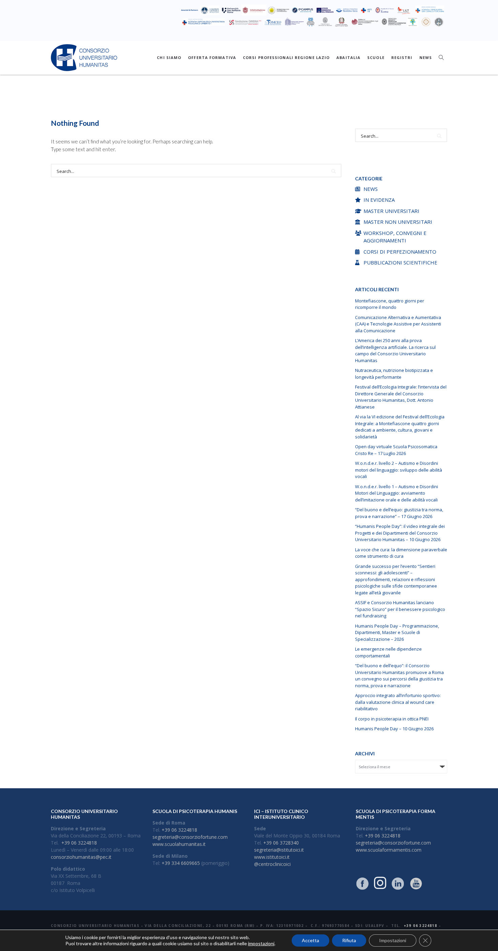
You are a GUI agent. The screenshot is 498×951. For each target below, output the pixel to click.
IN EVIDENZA (379, 199)
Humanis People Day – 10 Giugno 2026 (394, 729)
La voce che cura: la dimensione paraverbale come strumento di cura (401, 553)
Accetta (310, 940)
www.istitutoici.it (272, 857)
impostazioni (261, 943)
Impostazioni (392, 940)
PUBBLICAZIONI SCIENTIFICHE (400, 262)
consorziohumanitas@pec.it (81, 857)
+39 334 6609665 (181, 863)
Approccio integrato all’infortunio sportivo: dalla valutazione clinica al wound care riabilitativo (398, 702)
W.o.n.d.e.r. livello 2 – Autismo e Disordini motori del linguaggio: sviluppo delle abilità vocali (398, 469)
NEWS (425, 57)
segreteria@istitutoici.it (279, 850)
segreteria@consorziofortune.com (190, 837)
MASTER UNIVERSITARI (391, 210)
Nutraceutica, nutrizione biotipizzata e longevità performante (394, 373)
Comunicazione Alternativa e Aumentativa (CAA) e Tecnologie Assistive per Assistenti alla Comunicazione (398, 324)
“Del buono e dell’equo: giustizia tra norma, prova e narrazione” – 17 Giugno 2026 (399, 513)
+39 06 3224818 (79, 842)
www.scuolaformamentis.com (388, 850)
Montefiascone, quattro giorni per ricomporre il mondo (389, 304)
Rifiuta (349, 940)
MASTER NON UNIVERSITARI (398, 221)
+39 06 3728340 (281, 842)
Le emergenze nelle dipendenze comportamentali (388, 652)
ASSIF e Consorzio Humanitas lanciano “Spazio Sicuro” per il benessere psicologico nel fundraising (400, 609)
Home (209, 104)
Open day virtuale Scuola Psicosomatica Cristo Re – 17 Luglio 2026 (396, 449)
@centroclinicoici (272, 864)
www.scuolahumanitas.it (179, 844)
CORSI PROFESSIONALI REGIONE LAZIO (286, 57)
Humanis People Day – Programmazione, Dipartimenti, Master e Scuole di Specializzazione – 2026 (397, 632)
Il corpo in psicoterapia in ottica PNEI (392, 719)
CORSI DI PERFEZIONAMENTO (400, 251)
